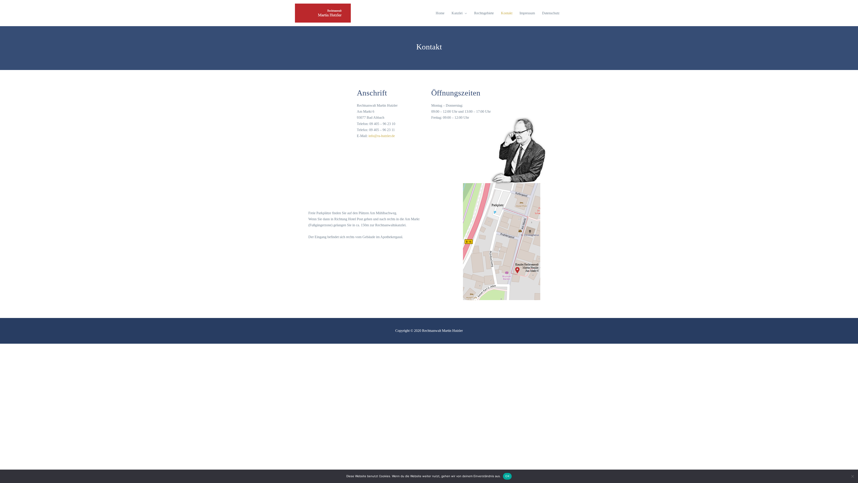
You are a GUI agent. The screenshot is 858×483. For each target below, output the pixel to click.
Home (440, 13)
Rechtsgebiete (484, 13)
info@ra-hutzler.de (381, 136)
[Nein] (852, 476)
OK (507, 476)
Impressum (527, 13)
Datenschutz (550, 13)
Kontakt (506, 13)
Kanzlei (457, 13)
